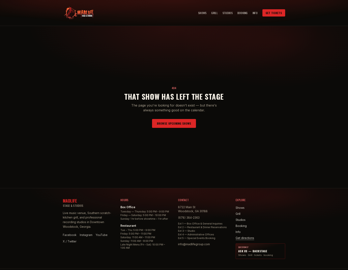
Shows (202, 13)
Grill (214, 13)
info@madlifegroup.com (194, 244)
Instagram (86, 235)
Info (255, 13)
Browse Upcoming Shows (174, 123)
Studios (228, 13)
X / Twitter (70, 241)
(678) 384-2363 (189, 217)
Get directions (245, 238)
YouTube (102, 235)
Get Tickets (274, 13)
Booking (242, 13)
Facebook (70, 235)
